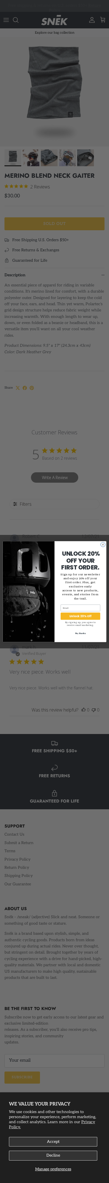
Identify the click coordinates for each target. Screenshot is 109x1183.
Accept (53, 1141)
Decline (53, 1155)
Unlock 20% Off (80, 616)
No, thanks (80, 633)
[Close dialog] (103, 544)
